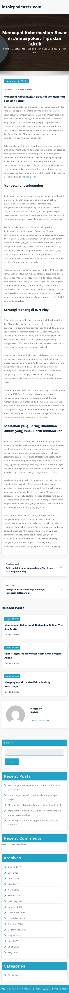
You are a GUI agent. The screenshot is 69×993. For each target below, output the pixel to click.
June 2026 (13, 878)
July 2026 (13, 873)
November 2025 (16, 918)
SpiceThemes (61, 989)
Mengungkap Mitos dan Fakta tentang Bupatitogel (34, 805)
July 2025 (13, 941)
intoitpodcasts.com (21, 6)
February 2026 (15, 901)
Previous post (12, 564)
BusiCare (47, 989)
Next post (10, 585)
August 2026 (14, 867)
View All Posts (38, 720)
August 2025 (14, 935)
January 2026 (15, 907)
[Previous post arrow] (61, 568)
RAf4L (10, 89)
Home (6, 49)
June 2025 (13, 947)
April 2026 (13, 890)
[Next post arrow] (61, 589)
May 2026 (13, 884)
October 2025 (15, 924)
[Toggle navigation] (64, 7)
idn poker (31, 177)
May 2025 (13, 952)
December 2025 (16, 912)
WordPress (27, 989)
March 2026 (14, 895)
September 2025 (17, 929)
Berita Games (25, 89)
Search (8, 742)
